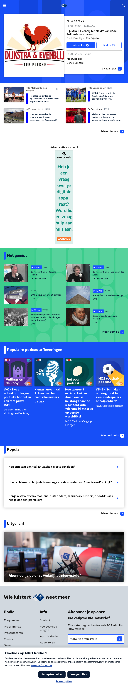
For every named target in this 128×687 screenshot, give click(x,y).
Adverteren (47, 642)
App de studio (49, 636)
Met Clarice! (74, 59)
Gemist (8, 645)
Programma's (12, 626)
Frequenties (11, 620)
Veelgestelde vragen (48, 628)
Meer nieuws (109, 131)
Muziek (8, 639)
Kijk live (107, 45)
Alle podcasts (110, 435)
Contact (45, 620)
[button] (5, 5)
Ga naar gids (109, 68)
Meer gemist (110, 332)
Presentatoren (13, 633)
